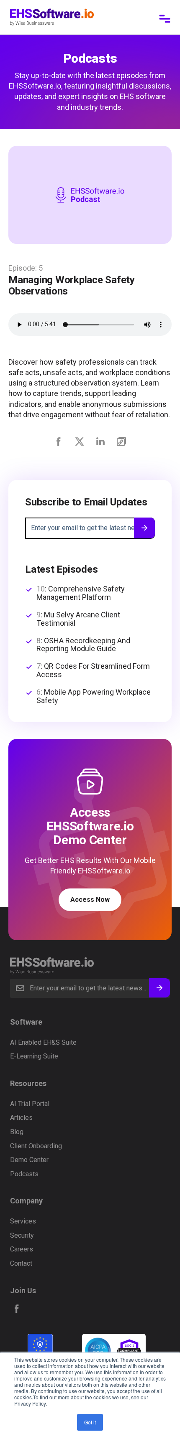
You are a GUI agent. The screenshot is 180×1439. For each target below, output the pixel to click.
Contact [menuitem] (21, 1263)
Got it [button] (90, 1422)
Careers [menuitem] (21, 1249)
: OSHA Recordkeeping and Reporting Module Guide (83, 645)
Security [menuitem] (22, 1235)
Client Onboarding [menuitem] (36, 1146)
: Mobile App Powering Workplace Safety (93, 696)
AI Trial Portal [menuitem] (29, 1104)
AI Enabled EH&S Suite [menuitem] (43, 1042)
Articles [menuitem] (21, 1118)
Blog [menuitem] (16, 1132)
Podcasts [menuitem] (24, 1174)
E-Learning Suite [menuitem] (34, 1056)
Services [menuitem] (23, 1221)
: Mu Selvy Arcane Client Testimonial (78, 619)
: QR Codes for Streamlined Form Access (93, 670)
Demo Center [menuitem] (29, 1160)
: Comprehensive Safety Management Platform (80, 593)
